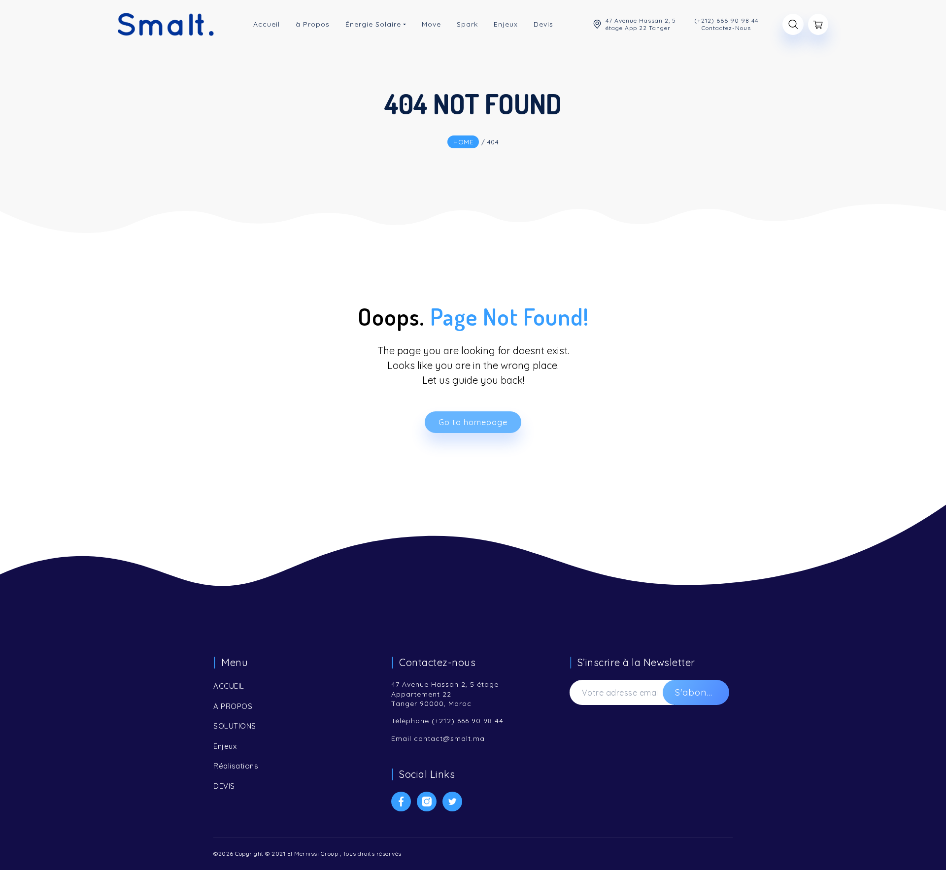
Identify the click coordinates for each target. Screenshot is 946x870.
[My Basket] (818, 24)
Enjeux (224, 746)
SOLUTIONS (234, 726)
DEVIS (224, 786)
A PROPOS (232, 706)
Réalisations (235, 765)
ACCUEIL (228, 686)
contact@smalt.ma (449, 738)
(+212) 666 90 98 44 (468, 720)
